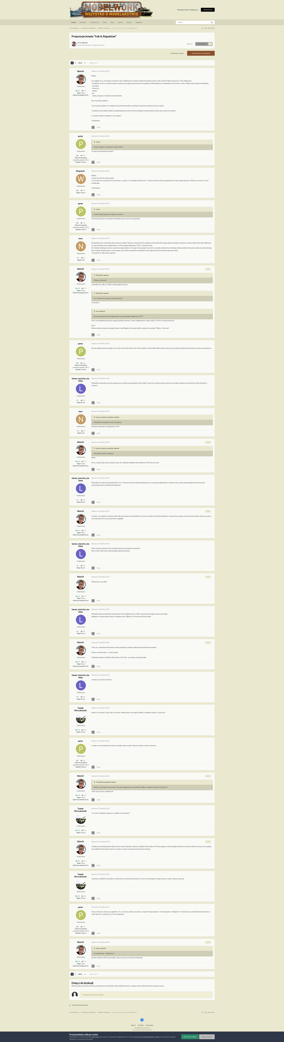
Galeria (120, 22)
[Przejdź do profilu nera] (81, 246)
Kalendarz (83, 22)
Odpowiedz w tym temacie (201, 53)
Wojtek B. (80, 171)
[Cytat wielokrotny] (93, 127)
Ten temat (203, 22)
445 (83, 400)
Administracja (94, 22)
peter (80, 136)
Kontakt (141, 1025)
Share (190, 44)
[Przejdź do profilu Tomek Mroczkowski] (81, 718)
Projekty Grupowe (98, 45)
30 (84, 258)
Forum (73, 22)
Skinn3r (85, 43)
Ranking (129, 22)
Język (133, 1025)
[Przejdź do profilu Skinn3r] (74, 43)
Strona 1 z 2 (93, 63)
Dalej (80, 63)
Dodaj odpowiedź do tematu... (93, 995)
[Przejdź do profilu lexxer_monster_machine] (81, 389)
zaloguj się (134, 986)
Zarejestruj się (207, 10)
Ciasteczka (149, 1025)
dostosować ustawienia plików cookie (147, 1037)
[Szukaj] (211, 22)
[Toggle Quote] (95, 142)
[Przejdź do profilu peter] (81, 144)
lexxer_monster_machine (80, 379)
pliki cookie (95, 1037)
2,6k (83, 155)
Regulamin (139, 22)
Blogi (112, 22)
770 (83, 190)
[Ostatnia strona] (85, 62)
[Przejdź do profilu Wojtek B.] (81, 179)
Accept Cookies (190, 1037)
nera (80, 238)
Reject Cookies (206, 1037)
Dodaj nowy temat (177, 53)
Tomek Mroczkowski (80, 709)
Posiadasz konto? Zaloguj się (187, 10)
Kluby (105, 22)
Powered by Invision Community (142, 1030)
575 (84, 91)
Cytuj (98, 127)
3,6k (84, 730)
